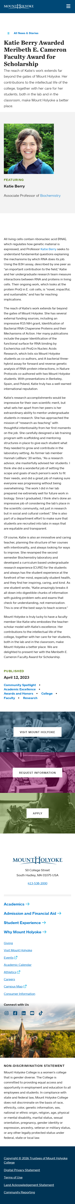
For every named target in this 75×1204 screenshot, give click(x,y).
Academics (14, 904)
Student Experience (22, 922)
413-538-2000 (37, 883)
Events (8, 957)
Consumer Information (19, 994)
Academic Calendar (18, 965)
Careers (9, 979)
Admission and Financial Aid (30, 913)
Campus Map (13, 986)
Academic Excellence (20, 689)
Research (30, 698)
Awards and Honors (18, 693)
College (47, 693)
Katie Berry (48, 249)
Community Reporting (19, 1192)
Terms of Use (13, 1177)
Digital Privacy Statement (22, 1170)
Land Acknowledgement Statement (29, 1185)
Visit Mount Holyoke (18, 950)
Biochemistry (50, 195)
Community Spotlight (20, 685)
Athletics (10, 972)
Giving (8, 943)
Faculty (9, 698)
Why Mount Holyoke (22, 931)
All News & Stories (26, 33)
